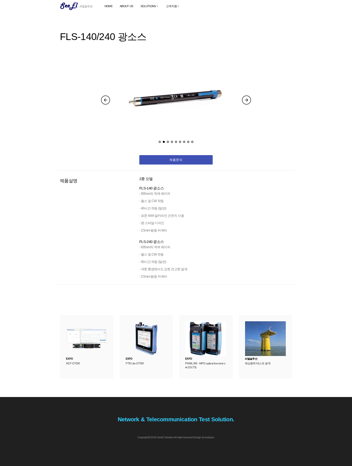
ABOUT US (126, 6)
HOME (108, 6)
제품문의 (176, 159)
